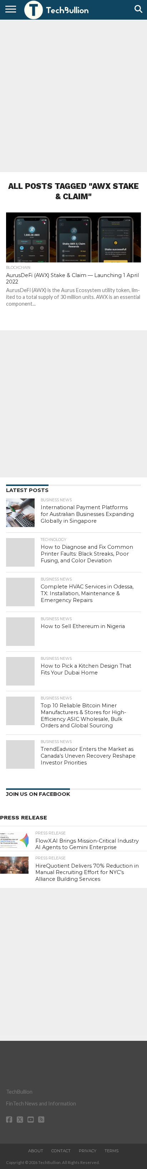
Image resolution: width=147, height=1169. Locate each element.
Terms (111, 1150)
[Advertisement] (73, 95)
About (35, 1150)
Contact (61, 1150)
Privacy (87, 1150)
